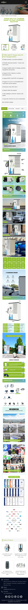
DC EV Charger (13, 15)
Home (2, 15)
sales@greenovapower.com (9, 589)
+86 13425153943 (8, 593)
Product (6, 15)
